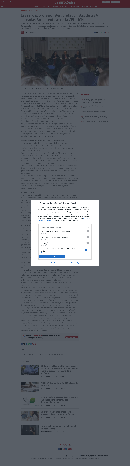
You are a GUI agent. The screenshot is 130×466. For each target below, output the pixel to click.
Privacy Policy (75, 263)
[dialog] (65, 233)
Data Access (65, 263)
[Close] (95, 203)
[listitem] (65, 227)
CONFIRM (52, 256)
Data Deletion (55, 263)
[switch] (87, 231)
